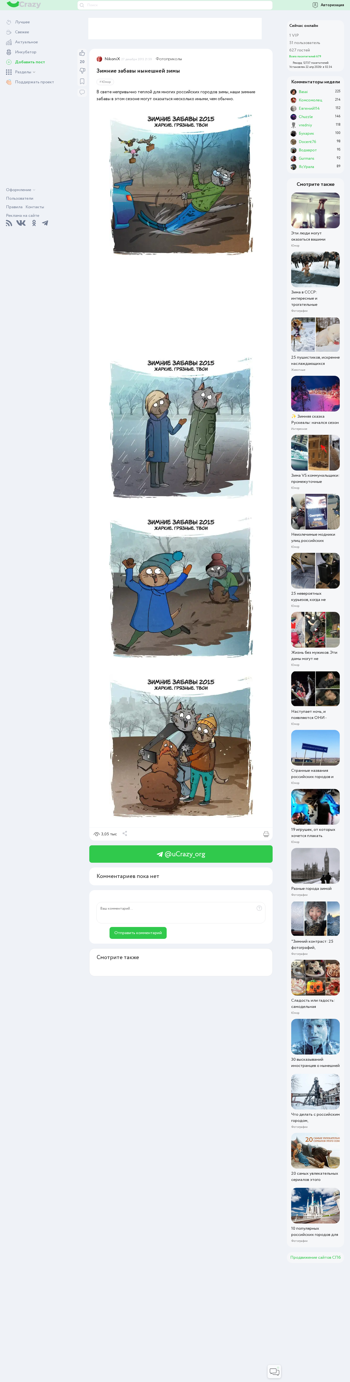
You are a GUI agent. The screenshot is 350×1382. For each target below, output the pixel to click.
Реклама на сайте (22, 216)
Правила (14, 207)
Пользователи (19, 198)
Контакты (34, 207)
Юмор (106, 82)
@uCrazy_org (184, 854)
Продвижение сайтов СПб (315, 1257)
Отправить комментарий (138, 933)
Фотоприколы (169, 59)
